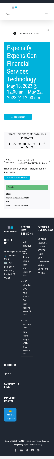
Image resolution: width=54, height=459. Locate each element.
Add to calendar (18, 117)
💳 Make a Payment (11, 415)
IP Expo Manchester (10, 161)
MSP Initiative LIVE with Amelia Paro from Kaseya (27, 294)
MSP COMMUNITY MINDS (43, 262)
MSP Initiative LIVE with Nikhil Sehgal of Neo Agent (27, 333)
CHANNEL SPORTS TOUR (42, 250)
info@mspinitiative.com (15, 251)
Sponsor (8, 373)
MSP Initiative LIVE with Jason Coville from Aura (27, 255)
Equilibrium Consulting (33, 444)
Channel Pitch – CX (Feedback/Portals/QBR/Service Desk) (32, 161)
